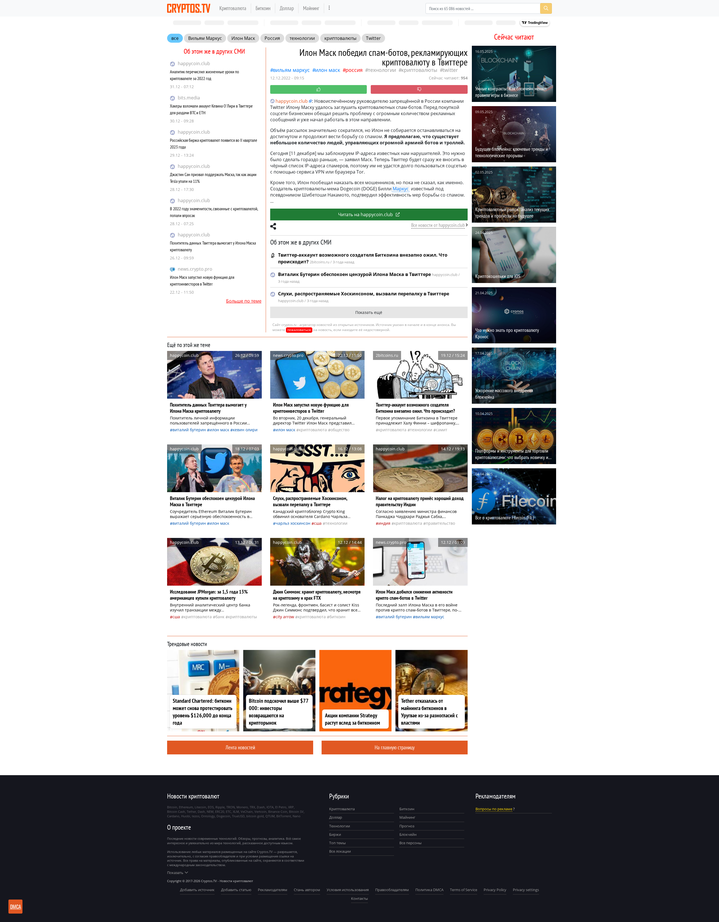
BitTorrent (283, 816)
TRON (230, 807)
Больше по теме (243, 301)
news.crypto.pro (195, 269)
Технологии (339, 826)
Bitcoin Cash (176, 811)
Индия (384, 523)
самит (441, 429)
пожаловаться (299, 329)
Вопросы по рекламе (493, 808)
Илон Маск (243, 38)
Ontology (208, 816)
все (175, 38)
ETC (228, 811)
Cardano (173, 816)
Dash (201, 811)
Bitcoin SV (296, 811)
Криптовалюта (232, 8)
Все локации (340, 851)
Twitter (373, 38)
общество (340, 429)
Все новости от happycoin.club (438, 225)
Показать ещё (368, 312)
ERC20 (219, 811)
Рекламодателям (272, 889)
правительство (440, 523)
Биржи (335, 834)
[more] (329, 8)
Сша (318, 523)
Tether (191, 811)
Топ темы (337, 842)
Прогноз (406, 826)
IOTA (270, 807)
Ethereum (186, 807)
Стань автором (307, 889)
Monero (242, 807)
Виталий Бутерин (189, 429)
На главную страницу (395, 747)
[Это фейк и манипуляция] (419, 89)
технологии (302, 38)
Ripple (220, 807)
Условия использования (348, 889)
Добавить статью (236, 889)
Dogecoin (223, 816)
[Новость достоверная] (318, 89)
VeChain (247, 811)
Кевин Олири (245, 429)
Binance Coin (277, 811)
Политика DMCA (429, 889)
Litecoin (200, 807)
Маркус (401, 189)
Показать (175, 872)
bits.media (189, 98)
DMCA (15, 906)
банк (219, 616)
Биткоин (263, 8)
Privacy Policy (495, 889)
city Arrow (285, 616)
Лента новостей (240, 747)
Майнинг (311, 8)
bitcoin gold (255, 816)
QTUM (270, 816)
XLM (236, 811)
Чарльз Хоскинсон (293, 523)
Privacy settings (526, 889)
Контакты (359, 898)
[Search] (546, 8)
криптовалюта (313, 429)
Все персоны (410, 842)
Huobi (185, 816)
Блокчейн (408, 834)
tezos (195, 816)
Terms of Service (463, 889)
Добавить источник (197, 889)
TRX (252, 807)
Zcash (261, 807)
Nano (297, 816)
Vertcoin (260, 811)
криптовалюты (340, 38)
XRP (291, 807)
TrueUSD (238, 816)
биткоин (337, 616)
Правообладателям (392, 889)
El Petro (280, 807)
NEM (210, 811)
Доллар (287, 8)
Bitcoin (172, 807)
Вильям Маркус (205, 38)
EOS (211, 807)
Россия (272, 38)
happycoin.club (194, 63)
